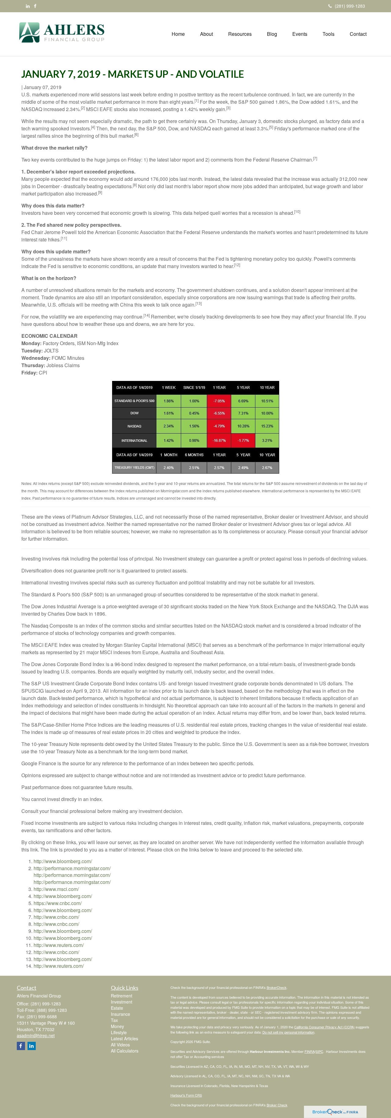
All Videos (120, 1045)
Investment (121, 1002)
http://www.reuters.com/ (59, 944)
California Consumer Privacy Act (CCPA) (324, 1026)
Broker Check (277, 1104)
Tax (114, 1020)
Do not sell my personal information (288, 1032)
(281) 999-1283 (350, 6)
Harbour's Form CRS (186, 1095)
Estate (117, 1008)
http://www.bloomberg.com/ (63, 861)
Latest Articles (124, 1038)
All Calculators (124, 1051)
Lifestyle (119, 1032)
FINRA (310, 1051)
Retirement (121, 996)
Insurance (120, 1014)
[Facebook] (35, 6)
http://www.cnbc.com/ (56, 916)
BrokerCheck (277, 987)
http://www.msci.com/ (56, 889)
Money (117, 1026)
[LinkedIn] (28, 6)
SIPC (319, 1051)
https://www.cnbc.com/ (58, 903)
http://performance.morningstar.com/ (72, 868)
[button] (206, 34)
